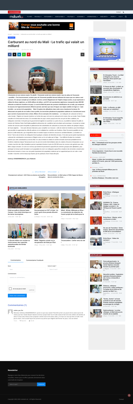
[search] (125, 16)
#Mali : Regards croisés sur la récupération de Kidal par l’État (45, 241)
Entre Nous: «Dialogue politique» (111, 193)
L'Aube (63, 245)
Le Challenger (106, 196)
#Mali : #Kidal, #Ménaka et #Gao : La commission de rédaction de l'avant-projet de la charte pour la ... (72, 213)
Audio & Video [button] (59, 16)
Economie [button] (80, 16)
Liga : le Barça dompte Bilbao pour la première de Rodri (104, 170)
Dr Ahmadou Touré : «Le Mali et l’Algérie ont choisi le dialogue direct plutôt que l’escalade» (113, 77)
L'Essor (63, 218)
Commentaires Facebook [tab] (34, 260)
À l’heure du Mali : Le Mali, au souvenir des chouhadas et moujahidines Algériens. (113, 88)
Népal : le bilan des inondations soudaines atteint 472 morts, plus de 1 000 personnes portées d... (107, 161)
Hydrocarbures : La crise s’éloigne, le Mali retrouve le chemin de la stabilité (112, 312)
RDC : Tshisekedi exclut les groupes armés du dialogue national (107, 143)
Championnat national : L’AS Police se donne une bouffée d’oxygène (26, 176)
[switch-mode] (123, 12)
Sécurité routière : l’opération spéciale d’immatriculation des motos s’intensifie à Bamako (113, 277)
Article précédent (40, 172)
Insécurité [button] (103, 16)
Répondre (23, 320)
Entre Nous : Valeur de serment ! (111, 239)
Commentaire (12, 273)
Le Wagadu (106, 268)
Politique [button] (70, 16)
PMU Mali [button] (37, 16)
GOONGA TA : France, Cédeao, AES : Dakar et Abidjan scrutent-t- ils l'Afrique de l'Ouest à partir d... (112, 206)
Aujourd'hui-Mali (106, 211)
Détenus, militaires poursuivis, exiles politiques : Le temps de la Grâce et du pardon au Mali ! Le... (113, 288)
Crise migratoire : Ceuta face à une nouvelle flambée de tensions (107, 152)
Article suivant (52, 172)
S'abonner (41, 384)
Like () (32, 320)
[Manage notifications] (129, 395)
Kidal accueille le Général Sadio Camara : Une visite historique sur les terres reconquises (19, 212)
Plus (120, 16)
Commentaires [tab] (16, 260)
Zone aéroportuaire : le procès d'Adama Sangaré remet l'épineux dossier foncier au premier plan (111, 264)
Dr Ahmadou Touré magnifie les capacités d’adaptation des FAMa (113, 119)
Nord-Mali (16, 34)
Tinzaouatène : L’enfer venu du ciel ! (73, 241)
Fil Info (29, 16)
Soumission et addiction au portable (112, 98)
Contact (118, 12)
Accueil (10, 34)
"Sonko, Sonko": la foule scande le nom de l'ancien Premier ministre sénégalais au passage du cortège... (112, 301)
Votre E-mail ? (52, 266)
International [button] (91, 16)
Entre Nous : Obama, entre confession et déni (112, 218)
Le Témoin (37, 216)
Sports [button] (113, 16)
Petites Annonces (14, 12)
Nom (9, 266)
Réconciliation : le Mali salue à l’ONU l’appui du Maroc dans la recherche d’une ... (65, 176)
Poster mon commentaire (17, 295)
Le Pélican (105, 111)
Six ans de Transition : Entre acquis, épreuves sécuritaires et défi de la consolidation (113, 229)
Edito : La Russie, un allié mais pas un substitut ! (111, 108)
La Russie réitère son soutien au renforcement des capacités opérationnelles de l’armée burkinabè (19, 243)
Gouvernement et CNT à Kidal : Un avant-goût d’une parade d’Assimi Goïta (46, 212)
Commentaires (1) (17, 305)
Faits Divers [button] (47, 16)
